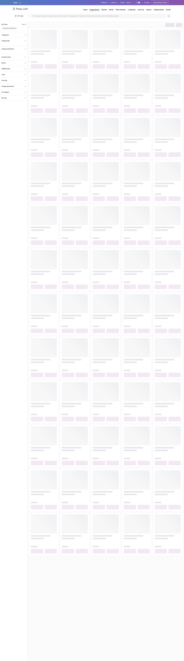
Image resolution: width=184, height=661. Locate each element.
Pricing (122, 2)
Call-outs (141, 10)
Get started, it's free (160, 3)
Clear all (24, 24)
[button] (17, 2)
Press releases (120, 10)
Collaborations (159, 10)
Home (85, 10)
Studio (168, 10)
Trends (111, 10)
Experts (148, 10)
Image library (94, 10)
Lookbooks (132, 10)
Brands (104, 10)
